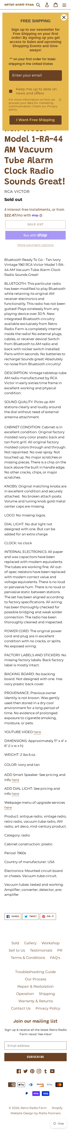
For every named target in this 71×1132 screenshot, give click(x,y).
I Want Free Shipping (35, 120)
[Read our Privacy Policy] (60, 99)
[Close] (64, 17)
